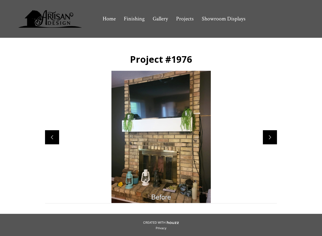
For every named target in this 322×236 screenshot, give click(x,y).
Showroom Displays (224, 18)
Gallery (160, 18)
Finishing (134, 18)
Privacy (161, 228)
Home (109, 18)
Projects (185, 18)
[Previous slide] (52, 137)
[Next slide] (270, 137)
